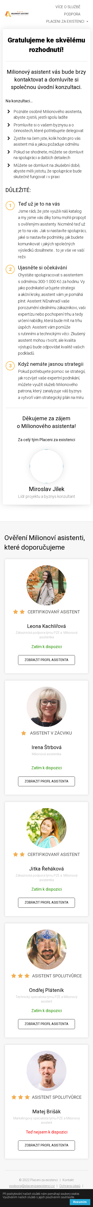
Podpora (72, 14)
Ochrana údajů (69, 1186)
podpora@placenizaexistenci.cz (32, 1186)
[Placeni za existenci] (17, 14)
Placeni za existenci (65, 21)
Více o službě (68, 7)
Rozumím (80, 1202)
